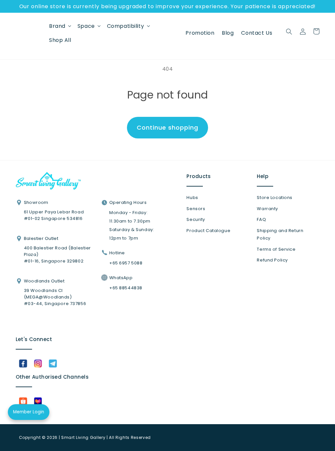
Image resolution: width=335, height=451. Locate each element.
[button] (59, 26)
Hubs (192, 197)
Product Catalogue (208, 230)
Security (195, 219)
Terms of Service (276, 249)
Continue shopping (167, 127)
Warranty (267, 209)
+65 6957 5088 (125, 263)
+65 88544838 (125, 288)
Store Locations (274, 197)
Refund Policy (272, 260)
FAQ (261, 219)
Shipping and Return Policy (280, 234)
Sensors (195, 209)
